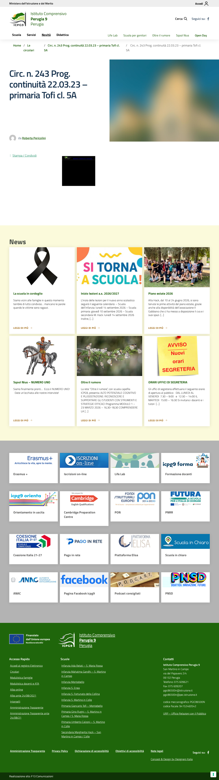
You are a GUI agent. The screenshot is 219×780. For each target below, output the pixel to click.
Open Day (201, 35)
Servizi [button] (31, 34)
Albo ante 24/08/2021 (23, 695)
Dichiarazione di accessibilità (92, 751)
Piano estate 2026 (160, 293)
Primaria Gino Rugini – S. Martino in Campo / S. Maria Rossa (81, 714)
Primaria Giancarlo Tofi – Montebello (81, 706)
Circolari (14, 672)
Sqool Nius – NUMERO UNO (31, 382)
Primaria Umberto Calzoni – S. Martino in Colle (83, 724)
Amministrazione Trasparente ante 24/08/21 (29, 715)
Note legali (157, 751)
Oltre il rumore (161, 35)
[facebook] (208, 18)
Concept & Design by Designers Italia (172, 759)
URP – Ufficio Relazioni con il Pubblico (184, 713)
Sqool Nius (182, 35)
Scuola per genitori (134, 35)
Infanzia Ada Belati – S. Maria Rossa (82, 666)
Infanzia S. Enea (70, 688)
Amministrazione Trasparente (26, 707)
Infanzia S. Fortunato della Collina (80, 694)
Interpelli (15, 701)
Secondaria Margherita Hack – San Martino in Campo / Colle (81, 734)
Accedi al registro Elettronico (26, 666)
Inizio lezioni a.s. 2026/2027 (100, 293)
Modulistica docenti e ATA (24, 684)
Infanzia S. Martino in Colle (76, 700)
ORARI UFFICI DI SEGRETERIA (167, 382)
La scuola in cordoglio (28, 293)
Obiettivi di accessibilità (129, 751)
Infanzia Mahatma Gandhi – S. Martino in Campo (83, 674)
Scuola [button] (16, 34)
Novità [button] (46, 34)
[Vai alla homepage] (17, 18)
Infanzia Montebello (72, 682)
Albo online (16, 690)
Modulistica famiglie (21, 678)
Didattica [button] (62, 34)
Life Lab (113, 35)
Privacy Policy (60, 751)
